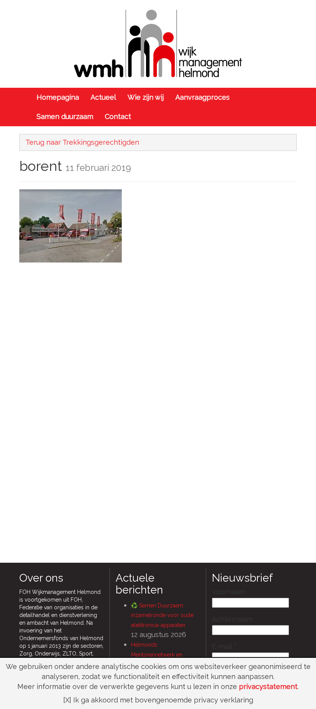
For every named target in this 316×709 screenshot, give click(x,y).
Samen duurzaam (65, 116)
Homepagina (58, 97)
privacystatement (268, 686)
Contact (118, 116)
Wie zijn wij (146, 97)
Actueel (103, 97)
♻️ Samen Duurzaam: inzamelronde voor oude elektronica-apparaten (162, 615)
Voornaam (228, 592)
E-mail (224, 646)
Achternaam (232, 619)
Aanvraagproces (202, 97)
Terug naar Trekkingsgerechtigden (82, 142)
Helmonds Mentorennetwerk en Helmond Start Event (156, 654)
